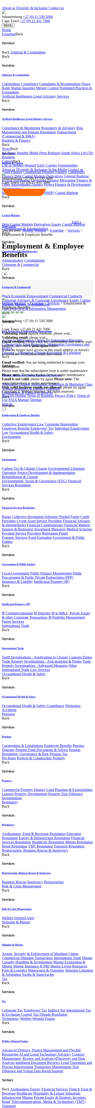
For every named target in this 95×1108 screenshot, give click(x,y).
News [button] (6, 149)
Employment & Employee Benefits (21, 415)
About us (8, 8)
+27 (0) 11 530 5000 (38, 17)
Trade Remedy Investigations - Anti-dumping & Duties (42, 661)
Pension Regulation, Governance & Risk (41, 752)
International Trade (15, 626)
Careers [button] (7, 161)
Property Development (30, 794)
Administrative (12, 260)
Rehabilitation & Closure (20, 477)
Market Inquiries (23, 88)
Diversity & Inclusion (32, 8)
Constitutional (34, 260)
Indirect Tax (56, 1010)
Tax (4, 979)
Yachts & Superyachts (38, 974)
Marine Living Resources (68, 966)
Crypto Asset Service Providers (39, 521)
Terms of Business (40, 396)
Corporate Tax (12, 1010)
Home (6, 30)
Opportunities (68, 165)
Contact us (56, 8)
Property (59, 758)
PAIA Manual (19, 400)
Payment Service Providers (21, 533)
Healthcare (24, 1093)
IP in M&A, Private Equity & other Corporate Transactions (46, 615)
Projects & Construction (34, 758)
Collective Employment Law (23, 424)
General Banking (76, 176)
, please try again (27, 379)
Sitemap (36, 400)
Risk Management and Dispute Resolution (42, 130)
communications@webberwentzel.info (31, 358)
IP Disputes (42, 613)
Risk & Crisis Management (21, 886)
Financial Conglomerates (45, 525)
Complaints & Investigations (59, 84)
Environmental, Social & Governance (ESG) (34, 481)
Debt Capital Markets (17, 224)
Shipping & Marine (16, 922)
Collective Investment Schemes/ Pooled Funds (45, 517)
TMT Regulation (40, 846)
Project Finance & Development (67, 184)
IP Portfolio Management (66, 617)
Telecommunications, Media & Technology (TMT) (48, 1102)
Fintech (74, 1089)
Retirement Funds (55, 533)
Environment (11, 437)
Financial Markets (77, 525)
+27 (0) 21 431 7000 (35, 21)
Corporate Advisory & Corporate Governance (35, 300)
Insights (22, 153)
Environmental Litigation (66, 468)
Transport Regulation (69, 846)
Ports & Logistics (14, 970)
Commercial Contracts (65, 296)
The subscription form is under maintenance (40, 381)
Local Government (15, 573)
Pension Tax (59, 754)
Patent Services (13, 621)
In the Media (57, 169)
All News (9, 153)
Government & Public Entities (18, 564)
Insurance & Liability (17, 582)
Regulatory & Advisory (58, 128)
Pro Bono (9, 758)
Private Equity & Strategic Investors (60, 1097)
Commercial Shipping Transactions (27, 958)
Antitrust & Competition (27, 52)
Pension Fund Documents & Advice (41, 750)
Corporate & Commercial (20, 265)
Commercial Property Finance (45, 172)
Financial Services (55, 1089)
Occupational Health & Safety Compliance (33, 706)
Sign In (7, 404)
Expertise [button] (8, 34)
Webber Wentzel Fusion (37, 1019)
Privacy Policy (65, 396)
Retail (6, 1102)
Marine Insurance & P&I (31, 966)
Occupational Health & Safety (31, 432)
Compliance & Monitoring (21, 128)
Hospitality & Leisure (49, 1093)
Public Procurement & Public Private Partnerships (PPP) (42, 575)
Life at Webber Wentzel (19, 165)
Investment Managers (49, 529)
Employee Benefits (16, 428)
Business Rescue (14, 882)
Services (74, 230)
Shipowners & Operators (46, 970)
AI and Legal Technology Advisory (45, 1054)
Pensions (8, 714)
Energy (35, 1089)
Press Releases (49, 153)
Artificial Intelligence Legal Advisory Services (35, 96)
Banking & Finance (16, 140)
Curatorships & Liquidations (22, 746)
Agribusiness (19, 1089)
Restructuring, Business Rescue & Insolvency (35, 850)
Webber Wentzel (34, 230)
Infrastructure (11, 1097)
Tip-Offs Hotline (14, 396)
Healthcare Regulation (48, 842)
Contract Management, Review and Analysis (43, 1056)
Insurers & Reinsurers (17, 529)
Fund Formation (40, 537)
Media (33, 153)
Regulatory (10, 802)
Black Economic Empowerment (25, 296)
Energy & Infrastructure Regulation (44, 838)
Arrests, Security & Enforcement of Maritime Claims (40, 954)
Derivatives (54, 176)
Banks (6, 517)
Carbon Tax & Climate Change (24, 468)
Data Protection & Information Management (34, 309)
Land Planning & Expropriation (69, 790)
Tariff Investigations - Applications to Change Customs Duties (47, 657)
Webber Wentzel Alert (18, 918)
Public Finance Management (51, 573)
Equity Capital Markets (68, 224)
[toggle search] (4, 188)
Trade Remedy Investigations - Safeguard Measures (46, 663)
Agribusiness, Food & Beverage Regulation (33, 834)
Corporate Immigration (61, 424)
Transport (9, 1106)
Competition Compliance (20, 84)
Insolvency (35, 882)
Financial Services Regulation (18, 507)
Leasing (7, 794)
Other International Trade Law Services (39, 668)
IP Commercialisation (17, 613)
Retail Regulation (14, 846)
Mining (27, 1097)
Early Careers (47, 165)
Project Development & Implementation (46, 473)
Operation (9, 473)
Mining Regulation (79, 842)
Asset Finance (12, 172)
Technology (10, 1019)
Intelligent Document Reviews (37, 1063)
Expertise (57, 230)
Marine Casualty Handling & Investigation (47, 960)
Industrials (72, 1093)
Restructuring (54, 882)
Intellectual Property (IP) (51, 582)
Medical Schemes (79, 529)
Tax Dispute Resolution (50, 1014)
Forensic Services (14, 537)
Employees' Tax (42, 428)
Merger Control (47, 88)
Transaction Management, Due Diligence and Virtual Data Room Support (40, 1069)
